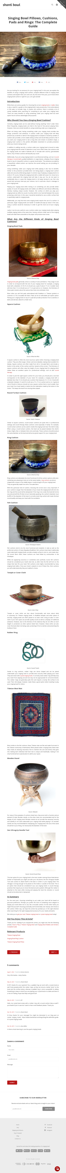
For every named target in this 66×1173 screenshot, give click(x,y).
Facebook (49, 1124)
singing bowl (45, 105)
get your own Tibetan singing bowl (27, 914)
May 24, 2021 (10, 982)
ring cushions (45, 480)
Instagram (49, 1130)
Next (53, 952)
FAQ (18, 1127)
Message (10, 1064)
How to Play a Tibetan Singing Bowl (23, 925)
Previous (14, 952)
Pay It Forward (18, 1133)
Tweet (20, 1150)
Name (9, 1046)
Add (41, 1150)
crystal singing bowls (26, 676)
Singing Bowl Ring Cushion (15, 938)
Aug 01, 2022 (10, 972)
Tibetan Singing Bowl (13, 935)
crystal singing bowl (46, 914)
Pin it (34, 1150)
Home (17, 1124)
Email (8, 1055)
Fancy (47, 1150)
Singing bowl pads (12, 282)
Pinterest (49, 1127)
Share (27, 1150)
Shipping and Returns (17, 1130)
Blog (17, 1136)
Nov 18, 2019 (10, 1012)
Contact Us (18, 1138)
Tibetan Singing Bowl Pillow (15, 942)
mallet (53, 105)
